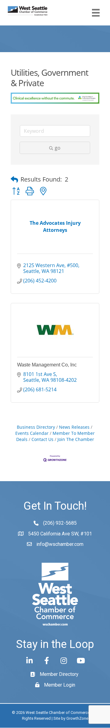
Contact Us (42, 439)
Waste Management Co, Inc (47, 364)
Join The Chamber (75, 439)
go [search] (58, 147)
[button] (14, 179)
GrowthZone (77, 718)
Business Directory (36, 427)
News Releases (74, 427)
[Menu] (96, 13)
